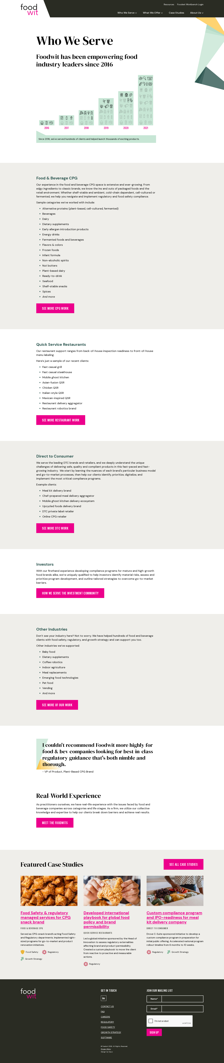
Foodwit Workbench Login (190, 4)
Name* (154, 998)
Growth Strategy (111, 1032)
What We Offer (151, 12)
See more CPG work (55, 308)
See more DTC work (55, 528)
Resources (169, 4)
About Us (195, 12)
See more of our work (57, 705)
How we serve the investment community (70, 593)
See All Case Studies (183, 864)
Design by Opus (107, 1052)
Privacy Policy (106, 1049)
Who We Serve (125, 12)
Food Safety (108, 1027)
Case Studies (176, 12)
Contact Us (107, 1006)
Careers (105, 1016)
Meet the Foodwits (55, 822)
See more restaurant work (60, 420)
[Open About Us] (202, 12)
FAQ (103, 1011)
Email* (154, 1008)
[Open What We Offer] (162, 12)
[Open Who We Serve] (136, 12)
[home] (32, 9)
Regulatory (107, 1022)
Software (106, 1037)
